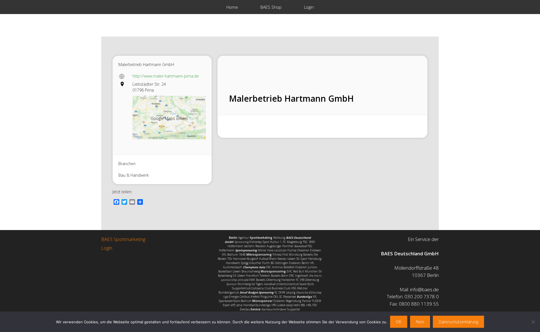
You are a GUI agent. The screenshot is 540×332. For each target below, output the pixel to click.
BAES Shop (271, 7)
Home (232, 7)
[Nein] (533, 322)
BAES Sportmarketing (123, 239)
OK (398, 321)
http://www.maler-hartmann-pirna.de (165, 76)
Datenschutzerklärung (458, 321)
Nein (420, 321)
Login (309, 7)
